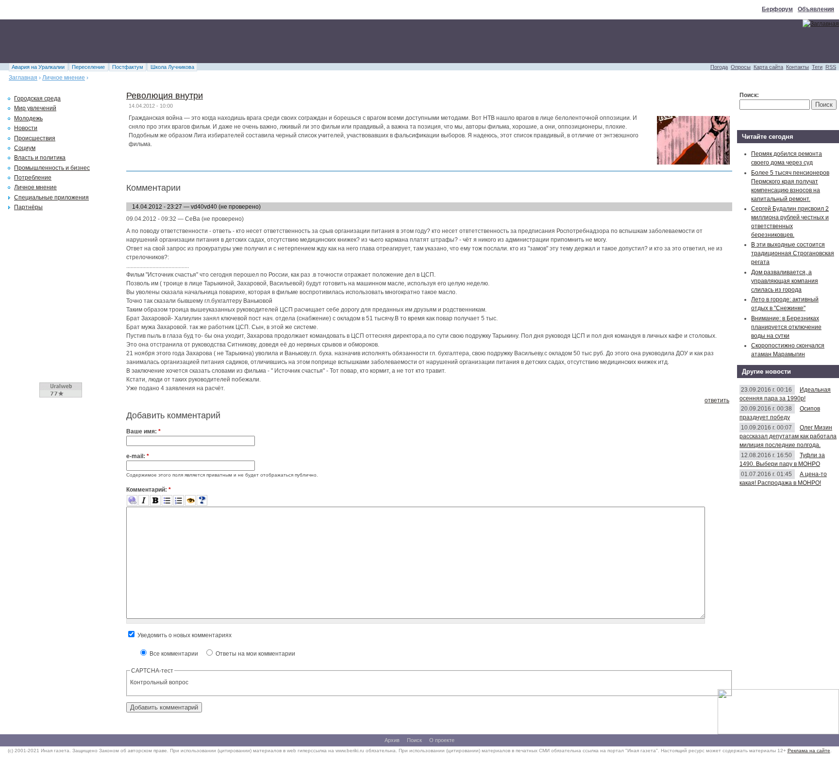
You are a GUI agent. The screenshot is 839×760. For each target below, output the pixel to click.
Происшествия (34, 138)
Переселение (88, 67)
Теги (817, 67)
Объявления (816, 9)
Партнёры (28, 207)
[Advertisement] (176, 41)
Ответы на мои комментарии (254, 653)
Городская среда (37, 98)
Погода (719, 67)
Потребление (32, 177)
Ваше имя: (143, 431)
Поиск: (749, 95)
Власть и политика (40, 157)
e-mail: (137, 456)
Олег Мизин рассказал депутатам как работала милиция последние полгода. (788, 436)
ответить (717, 400)
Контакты (797, 67)
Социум (24, 148)
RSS (830, 67)
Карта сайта (768, 67)
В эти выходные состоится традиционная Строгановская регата (792, 253)
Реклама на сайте (809, 750)
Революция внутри (164, 95)
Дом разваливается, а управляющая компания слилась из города (784, 281)
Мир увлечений (35, 108)
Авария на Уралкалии (38, 67)
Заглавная (23, 78)
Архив (392, 740)
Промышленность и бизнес (52, 168)
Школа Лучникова (172, 67)
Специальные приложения (51, 197)
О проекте (441, 740)
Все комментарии (173, 653)
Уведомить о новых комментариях (184, 635)
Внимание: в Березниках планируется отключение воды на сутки (786, 327)
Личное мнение (63, 78)
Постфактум (127, 67)
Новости (25, 128)
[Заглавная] (821, 23)
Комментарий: (148, 489)
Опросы (741, 67)
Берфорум (777, 9)
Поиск (414, 740)
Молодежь (28, 118)
